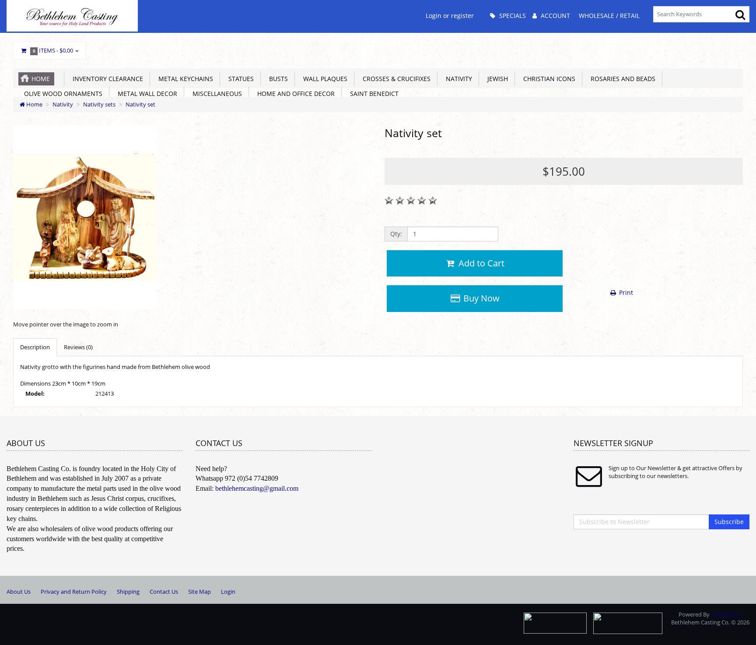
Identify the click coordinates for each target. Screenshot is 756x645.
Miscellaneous (215, 93)
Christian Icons (547, 78)
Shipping (128, 591)
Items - (53, 50)
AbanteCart (727, 614)
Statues (239, 78)
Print (625, 292)
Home (41, 78)
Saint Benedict (372, 93)
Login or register (450, 15)
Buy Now (480, 298)
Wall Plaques (323, 78)
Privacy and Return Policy (74, 591)
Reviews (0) (78, 347)
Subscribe (729, 521)
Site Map (199, 591)
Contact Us (164, 591)
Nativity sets (99, 104)
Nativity (457, 78)
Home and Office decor (294, 93)
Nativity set (140, 104)
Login (228, 591)
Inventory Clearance (106, 78)
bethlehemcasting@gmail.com (256, 488)
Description (35, 347)
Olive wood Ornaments (61, 93)
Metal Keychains (184, 78)
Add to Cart (480, 263)
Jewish (496, 78)
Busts (277, 78)
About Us (19, 591)
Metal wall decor (145, 93)
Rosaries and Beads (621, 78)
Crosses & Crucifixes (394, 78)
